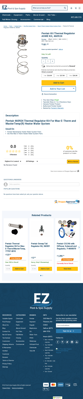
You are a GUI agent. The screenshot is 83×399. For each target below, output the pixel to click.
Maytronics (33, 328)
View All (32, 351)
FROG (31, 338)
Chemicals (6, 15)
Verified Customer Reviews (5, 354)
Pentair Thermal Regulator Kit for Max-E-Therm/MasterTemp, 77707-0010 (15, 247)
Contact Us (6, 331)
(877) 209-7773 (49, 2)
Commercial (38, 19)
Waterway (33, 341)
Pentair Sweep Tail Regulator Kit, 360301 (40, 244)
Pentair (32, 318)
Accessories (25, 19)
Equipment (18, 15)
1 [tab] (40, 275)
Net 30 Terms (6, 335)
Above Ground (38, 15)
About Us (5, 325)
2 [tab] (42, 275)
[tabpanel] (16, 245)
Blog (48, 19)
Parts (28, 15)
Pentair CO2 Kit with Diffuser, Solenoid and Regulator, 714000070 (67, 246)
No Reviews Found (10, 165)
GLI (31, 331)
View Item (67, 269)
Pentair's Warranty (57, 108)
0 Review (16, 155)
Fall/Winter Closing (9, 19)
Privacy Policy (7, 364)
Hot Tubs (51, 15)
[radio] (41, 146)
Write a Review (73, 161)
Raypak (32, 325)
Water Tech (33, 335)
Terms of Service (8, 360)
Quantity (45, 58)
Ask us (61, 49)
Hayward (32, 322)
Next (79, 247)
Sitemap (5, 367)
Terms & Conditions (17, 388)
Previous (4, 247)
